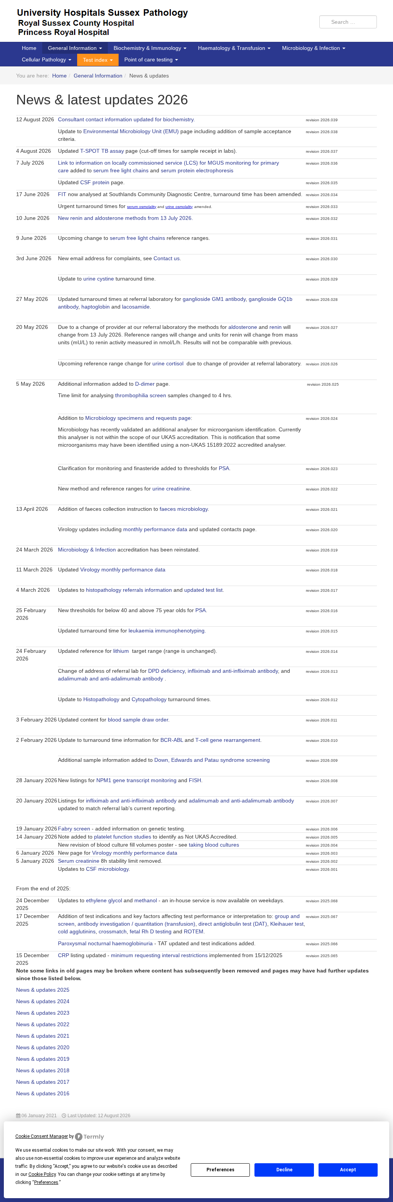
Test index (96, 60)
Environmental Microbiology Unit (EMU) (131, 131)
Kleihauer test (287, 924)
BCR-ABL (171, 740)
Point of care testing (149, 59)
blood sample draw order (138, 720)
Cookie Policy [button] (42, 1174)
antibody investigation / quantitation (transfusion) (136, 924)
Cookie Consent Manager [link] (41, 1136)
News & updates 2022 (42, 1024)
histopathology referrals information (129, 590)
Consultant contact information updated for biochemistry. (126, 119)
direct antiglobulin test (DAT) (232, 924)
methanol (145, 900)
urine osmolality (179, 207)
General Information (73, 48)
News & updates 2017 (42, 1082)
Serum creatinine (78, 861)
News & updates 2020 (42, 1047)
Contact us (167, 258)
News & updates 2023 (42, 1013)
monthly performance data (155, 529)
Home (29, 48)
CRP (63, 955)
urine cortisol (167, 363)
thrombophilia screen (140, 395)
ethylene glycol (104, 900)
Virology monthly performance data (122, 569)
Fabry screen (74, 829)
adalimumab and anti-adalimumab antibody (111, 678)
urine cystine (98, 279)
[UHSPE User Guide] (103, 25)
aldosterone (242, 327)
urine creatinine (171, 488)
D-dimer (145, 384)
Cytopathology (149, 699)
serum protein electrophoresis (197, 170)
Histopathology (101, 699)
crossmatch (113, 931)
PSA (224, 468)
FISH (195, 780)
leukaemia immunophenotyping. (167, 630)
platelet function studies (122, 837)
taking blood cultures (214, 845)
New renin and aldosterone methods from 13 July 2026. (126, 218)
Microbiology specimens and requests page (138, 418)
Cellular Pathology (45, 59)
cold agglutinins (77, 931)
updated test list (203, 590)
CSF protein (94, 182)
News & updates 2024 (42, 1001)
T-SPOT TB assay (102, 151)
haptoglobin (95, 307)
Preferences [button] (46, 1182)
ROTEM (193, 931)
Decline (284, 1169)
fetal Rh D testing (151, 931)
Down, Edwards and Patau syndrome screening (212, 760)
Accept (348, 1169)
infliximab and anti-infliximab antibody (233, 671)
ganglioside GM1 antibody (214, 299)
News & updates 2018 (42, 1070)
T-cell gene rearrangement (227, 740)
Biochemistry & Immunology (148, 48)
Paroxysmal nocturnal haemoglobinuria (105, 943)
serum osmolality (141, 207)
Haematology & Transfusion (232, 48)
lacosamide (136, 307)
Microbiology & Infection (312, 48)
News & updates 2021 (42, 1036)
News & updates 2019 (42, 1059)
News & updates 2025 (42, 990)
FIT (62, 194)
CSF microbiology (107, 869)
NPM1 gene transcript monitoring (136, 780)
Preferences (220, 1169)
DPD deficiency (166, 671)
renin (275, 327)
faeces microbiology (184, 509)
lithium (121, 651)
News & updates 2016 (42, 1093)
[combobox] (348, 21)
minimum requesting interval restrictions (159, 955)
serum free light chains (121, 170)
